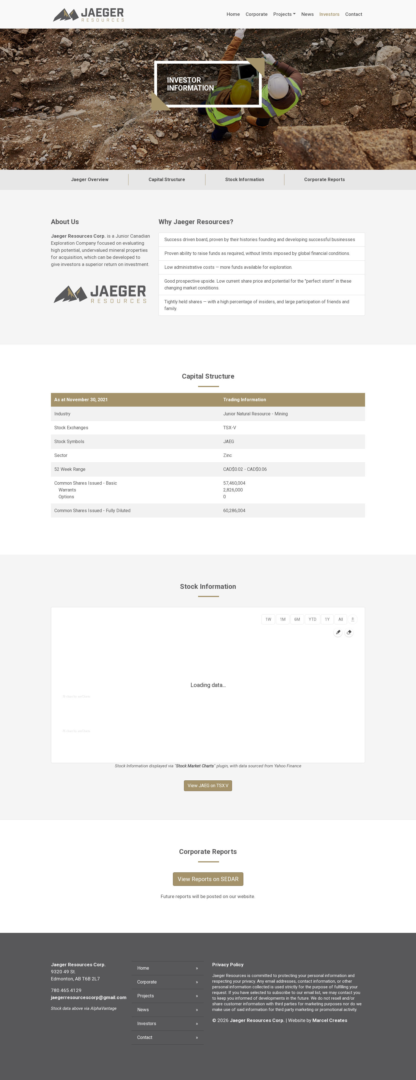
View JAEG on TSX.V (208, 785)
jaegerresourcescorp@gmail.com (88, 997)
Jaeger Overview (89, 179)
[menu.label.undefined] (353, 619)
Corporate (257, 14)
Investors (329, 14)
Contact (353, 14)
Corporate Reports (324, 179)
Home (233, 14)
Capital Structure (167, 179)
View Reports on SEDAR (208, 879)
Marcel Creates (329, 1020)
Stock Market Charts (195, 765)
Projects (282, 14)
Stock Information (244, 179)
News (307, 14)
